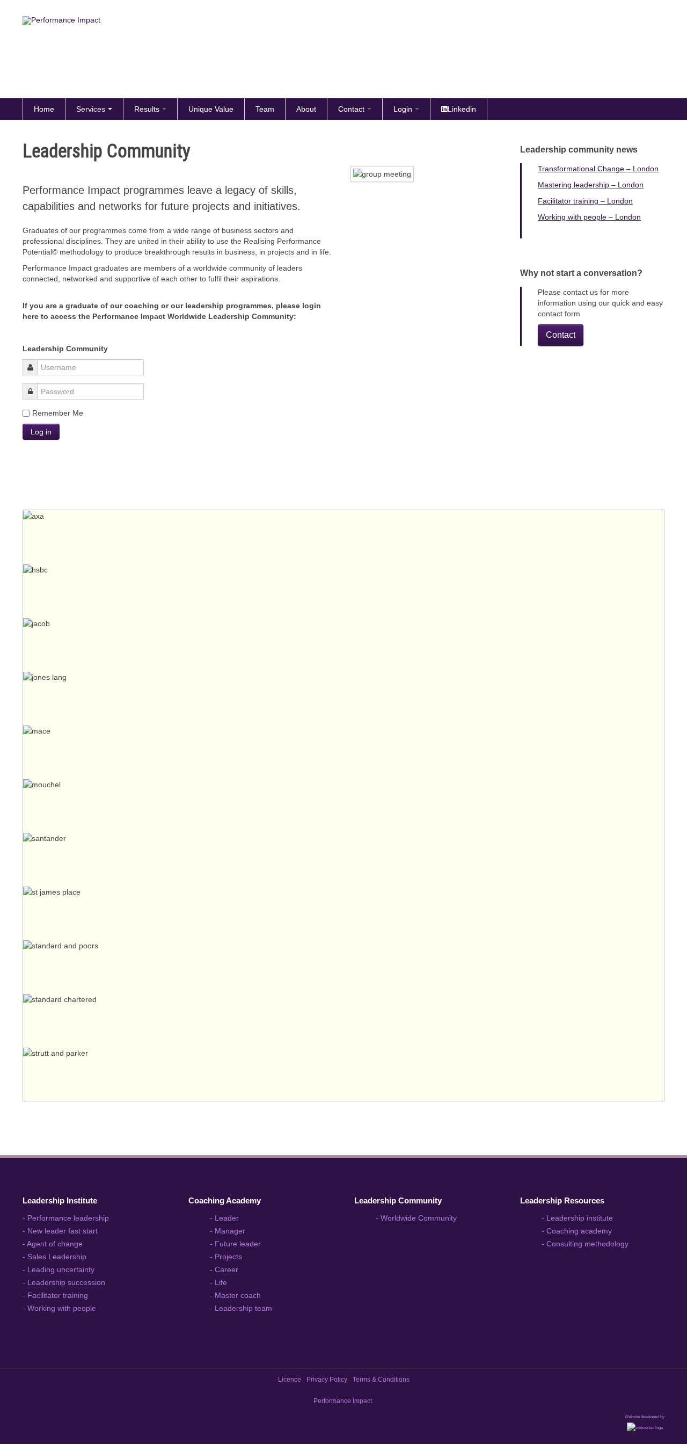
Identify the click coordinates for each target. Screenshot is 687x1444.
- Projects (226, 1256)
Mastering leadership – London (591, 184)
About (306, 109)
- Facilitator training (55, 1295)
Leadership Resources (562, 1200)
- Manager (227, 1231)
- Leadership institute (577, 1218)
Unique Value (210, 109)
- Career (224, 1269)
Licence (289, 1379)
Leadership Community (398, 1200)
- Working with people (59, 1308)
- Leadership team (241, 1308)
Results (146, 109)
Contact (351, 109)
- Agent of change (53, 1243)
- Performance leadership (66, 1218)
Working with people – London (589, 217)
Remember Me (57, 413)
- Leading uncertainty (58, 1269)
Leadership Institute (60, 1200)
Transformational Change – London (598, 168)
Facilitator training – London (585, 201)
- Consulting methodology (585, 1243)
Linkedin (462, 109)
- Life (218, 1282)
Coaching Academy (224, 1200)
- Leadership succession (64, 1282)
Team (264, 109)
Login (402, 109)
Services (90, 109)
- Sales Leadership (54, 1256)
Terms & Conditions (381, 1379)
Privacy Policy (326, 1379)
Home (44, 109)
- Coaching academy (577, 1231)
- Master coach (235, 1295)
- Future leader (235, 1243)
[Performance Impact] (233, 51)
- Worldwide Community (416, 1218)
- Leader (224, 1218)
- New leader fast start (60, 1231)
